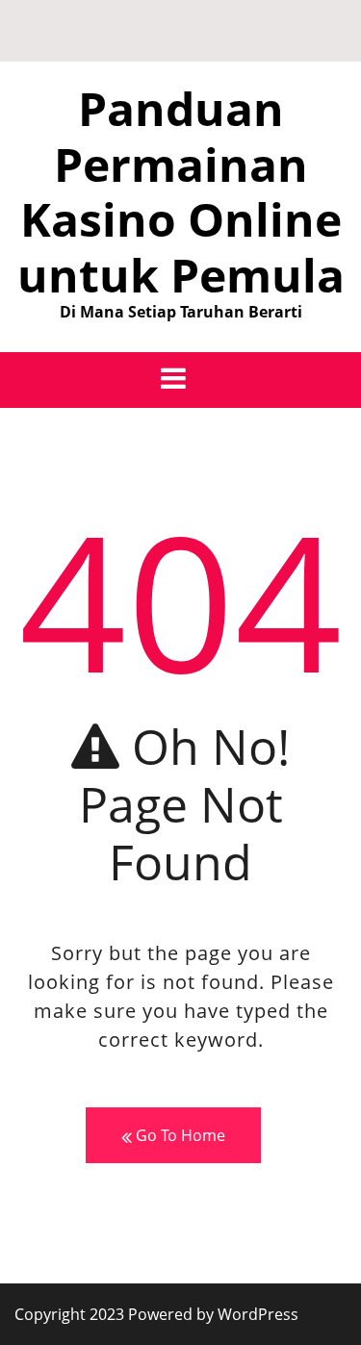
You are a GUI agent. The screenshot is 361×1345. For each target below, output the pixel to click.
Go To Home (178, 1135)
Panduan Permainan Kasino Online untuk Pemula (181, 191)
